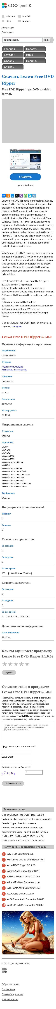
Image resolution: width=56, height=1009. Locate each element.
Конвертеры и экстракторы (14, 370)
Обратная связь (10, 984)
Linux (8, 21)
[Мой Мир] (12, 196)
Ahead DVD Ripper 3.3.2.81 (21, 865)
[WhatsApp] (25, 196)
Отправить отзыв (13, 783)
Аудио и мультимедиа (12, 367)
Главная (9, 49)
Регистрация (8, 32)
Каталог (9, 54)
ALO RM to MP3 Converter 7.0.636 (25, 905)
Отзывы (9, 66)
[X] (17, 196)
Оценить (9, 672)
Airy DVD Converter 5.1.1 (20, 854)
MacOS (26, 16)
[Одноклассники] (8, 196)
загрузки (16, 326)
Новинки (31, 61)
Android (26, 21)
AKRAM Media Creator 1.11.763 (23, 876)
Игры (29, 54)
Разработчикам (10, 999)
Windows (10, 16)
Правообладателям (12, 994)
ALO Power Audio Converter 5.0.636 (25, 899)
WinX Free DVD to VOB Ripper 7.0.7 (25, 859)
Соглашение (8, 989)
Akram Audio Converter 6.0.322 (23, 871)
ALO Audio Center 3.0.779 (20, 893)
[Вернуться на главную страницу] (17, 7)
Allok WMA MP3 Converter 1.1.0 (23, 888)
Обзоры (9, 61)
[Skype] (30, 196)
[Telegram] (34, 196)
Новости (31, 49)
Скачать (25, 177)
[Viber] (21, 196)
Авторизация (8, 28)
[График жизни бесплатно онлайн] (28, 954)
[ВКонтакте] (4, 196)
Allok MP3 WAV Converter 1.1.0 (23, 882)
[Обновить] (13, 777)
